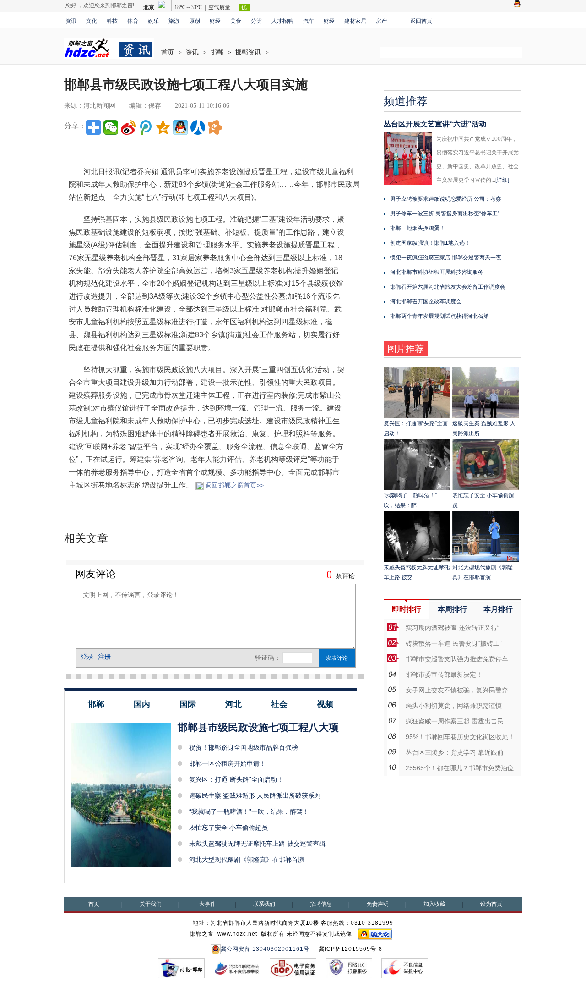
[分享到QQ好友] (180, 127)
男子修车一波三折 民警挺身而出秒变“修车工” (444, 213)
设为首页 (491, 904)
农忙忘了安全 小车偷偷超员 (228, 827)
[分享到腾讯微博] (145, 127)
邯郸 (217, 52)
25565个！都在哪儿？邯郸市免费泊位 (460, 768)
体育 (132, 21)
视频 (325, 704)
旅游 (173, 21)
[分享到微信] (110, 127)
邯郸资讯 (248, 52)
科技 (112, 21)
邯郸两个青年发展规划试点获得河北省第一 (442, 316)
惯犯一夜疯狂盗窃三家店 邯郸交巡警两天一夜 (445, 257)
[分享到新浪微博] (128, 127)
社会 (279, 704)
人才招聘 (282, 21)
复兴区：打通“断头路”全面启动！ (236, 779)
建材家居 (355, 21)
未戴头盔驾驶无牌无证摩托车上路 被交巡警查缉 (257, 843)
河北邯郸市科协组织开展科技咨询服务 (436, 272)
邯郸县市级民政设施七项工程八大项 (258, 727)
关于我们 (151, 904)
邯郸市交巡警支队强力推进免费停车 (457, 659)
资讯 (70, 21)
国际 (187, 704)
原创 (194, 21)
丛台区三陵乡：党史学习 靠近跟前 (455, 752)
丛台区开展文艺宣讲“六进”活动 (435, 124)
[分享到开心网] (215, 127)
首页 (167, 52)
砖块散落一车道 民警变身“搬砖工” (454, 643)
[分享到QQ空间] (163, 127)
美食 (235, 21)
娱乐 (153, 21)
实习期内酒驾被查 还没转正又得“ (452, 627)
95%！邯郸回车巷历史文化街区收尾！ (460, 736)
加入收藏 (434, 904)
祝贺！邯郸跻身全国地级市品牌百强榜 (243, 747)
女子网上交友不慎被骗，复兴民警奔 (457, 690)
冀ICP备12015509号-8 (350, 949)
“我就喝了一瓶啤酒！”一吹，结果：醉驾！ (249, 811)
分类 (256, 21)
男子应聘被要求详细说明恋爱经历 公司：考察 (445, 199)
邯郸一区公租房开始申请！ (227, 763)
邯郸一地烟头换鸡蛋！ (417, 228)
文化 (91, 21)
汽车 (308, 21)
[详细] (502, 180)
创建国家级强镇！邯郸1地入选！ (430, 243)
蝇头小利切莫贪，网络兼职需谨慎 (454, 705)
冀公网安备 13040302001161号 (265, 949)
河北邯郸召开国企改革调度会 (425, 301)
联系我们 (264, 904)
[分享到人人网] (197, 127)
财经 (215, 21)
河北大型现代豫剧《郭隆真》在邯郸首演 (246, 859)
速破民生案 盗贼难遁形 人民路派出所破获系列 (255, 795)
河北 (233, 704)
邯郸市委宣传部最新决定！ (444, 674)
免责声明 (378, 904)
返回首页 (421, 21)
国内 (142, 704)
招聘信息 (321, 904)
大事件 (207, 904)
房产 (381, 21)
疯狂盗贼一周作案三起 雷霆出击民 (455, 721)
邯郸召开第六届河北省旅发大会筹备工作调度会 (447, 287)
